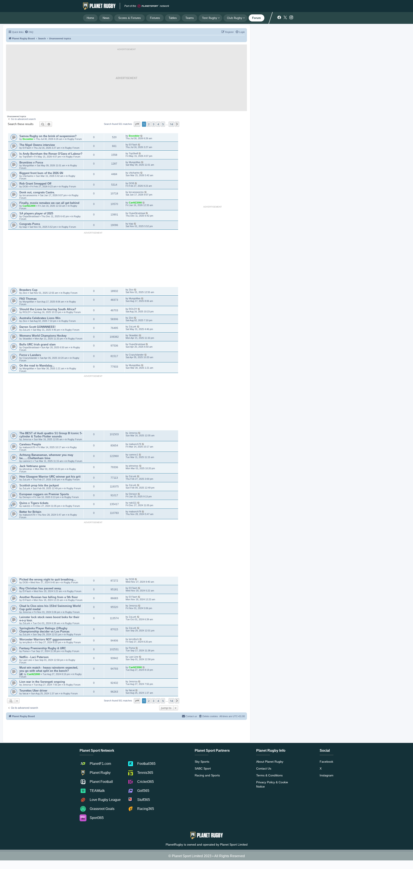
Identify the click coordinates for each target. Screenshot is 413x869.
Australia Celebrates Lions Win (39, 318)
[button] (137, 124)
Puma (26, 651)
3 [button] (153, 124)
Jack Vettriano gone (32, 466)
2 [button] (148, 124)
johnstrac (28, 469)
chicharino (28, 176)
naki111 (26, 506)
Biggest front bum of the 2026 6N (41, 173)
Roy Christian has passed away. (40, 588)
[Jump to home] (99, 6)
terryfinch (28, 642)
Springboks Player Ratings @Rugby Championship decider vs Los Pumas (44, 630)
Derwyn (27, 497)
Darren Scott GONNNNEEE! (37, 326)
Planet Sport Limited (234, 844)
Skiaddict (28, 338)
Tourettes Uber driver (33, 690)
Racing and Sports (207, 775)
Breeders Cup (28, 290)
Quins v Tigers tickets (33, 503)
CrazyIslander (30, 358)
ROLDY (27, 312)
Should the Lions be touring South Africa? (47, 309)
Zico (25, 293)
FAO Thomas (28, 298)
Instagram (326, 775)
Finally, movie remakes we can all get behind (49, 203)
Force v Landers (30, 355)
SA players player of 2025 (36, 213)
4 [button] (158, 124)
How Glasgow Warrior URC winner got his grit (49, 476)
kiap (25, 227)
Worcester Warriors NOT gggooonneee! (45, 639)
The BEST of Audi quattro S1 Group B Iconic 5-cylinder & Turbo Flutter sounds (50, 435)
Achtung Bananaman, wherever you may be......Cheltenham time (46, 456)
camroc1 (27, 461)
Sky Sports (202, 761)
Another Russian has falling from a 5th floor (48, 597)
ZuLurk (26, 329)
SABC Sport (203, 768)
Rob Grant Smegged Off (35, 183)
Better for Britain (30, 511)
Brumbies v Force (31, 162)
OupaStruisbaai (31, 216)
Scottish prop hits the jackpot (39, 485)
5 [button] (163, 124)
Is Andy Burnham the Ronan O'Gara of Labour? (50, 153)
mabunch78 (29, 447)
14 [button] (171, 124)
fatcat (26, 693)
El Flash (27, 148)
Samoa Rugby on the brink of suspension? (48, 136)
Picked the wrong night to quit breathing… (47, 579)
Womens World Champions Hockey (42, 335)
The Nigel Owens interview (37, 145)
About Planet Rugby (269, 761)
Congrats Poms (29, 224)
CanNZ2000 (29, 206)
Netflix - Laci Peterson (34, 657)
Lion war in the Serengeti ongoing (42, 681)
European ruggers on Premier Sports (44, 494)
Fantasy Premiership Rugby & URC (42, 648)
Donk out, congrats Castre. (37, 192)
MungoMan (28, 165)
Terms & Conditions (269, 775)
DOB (25, 186)
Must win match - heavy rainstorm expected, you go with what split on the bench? (48, 669)
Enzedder (28, 139)
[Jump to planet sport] (148, 6)
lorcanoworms (30, 195)
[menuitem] (29, 32)
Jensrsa (27, 439)
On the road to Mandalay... (36, 365)
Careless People (30, 444)
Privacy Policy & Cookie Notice (272, 784)
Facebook (326, 761)
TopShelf (27, 156)
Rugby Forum (74, 139)
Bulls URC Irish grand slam (37, 344)
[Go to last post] (141, 135)
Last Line (27, 660)
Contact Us (263, 768)
